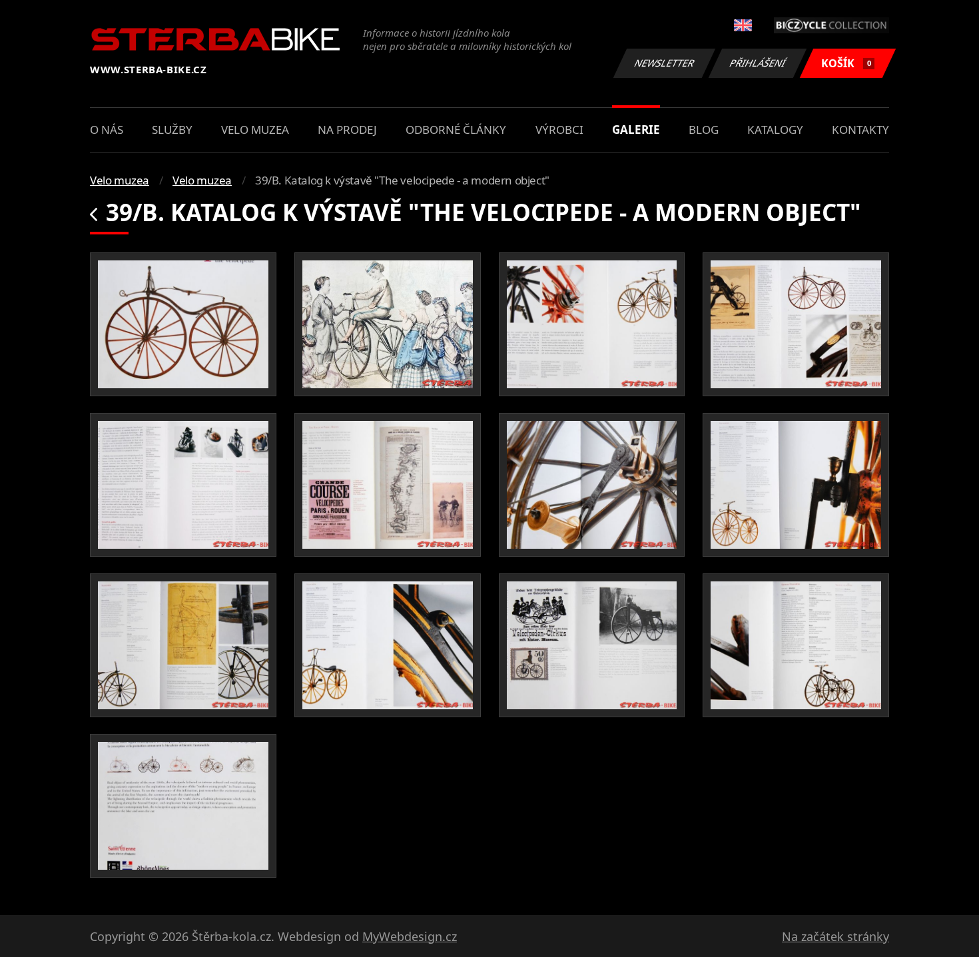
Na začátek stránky (835, 936)
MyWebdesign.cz (409, 936)
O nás (106, 129)
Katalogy (775, 129)
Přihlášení (758, 63)
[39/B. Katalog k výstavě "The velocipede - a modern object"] (183, 324)
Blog (704, 129)
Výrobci (559, 129)
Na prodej (347, 129)
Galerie (636, 129)
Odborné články (456, 129)
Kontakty (860, 129)
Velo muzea (255, 129)
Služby (172, 129)
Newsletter (664, 63)
